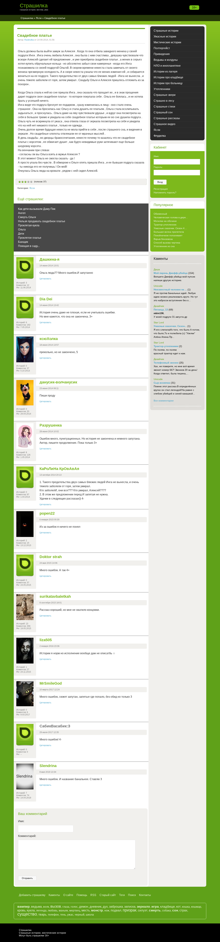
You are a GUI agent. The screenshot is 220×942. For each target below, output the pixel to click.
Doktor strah (51, 557)
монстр (97, 910)
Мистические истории (167, 42)
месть (85, 910)
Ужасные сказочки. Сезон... (170, 326)
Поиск (132, 895)
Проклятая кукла (28, 225)
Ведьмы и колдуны (166, 59)
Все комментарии (164, 400)
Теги (122, 895)
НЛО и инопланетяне (167, 65)
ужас (70, 914)
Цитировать (45, 278)
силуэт (142, 910)
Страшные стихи (164, 106)
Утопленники (162, 89)
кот (178, 906)
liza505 (46, 640)
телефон (53, 914)
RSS (93, 895)
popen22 (47, 513)
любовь (52, 910)
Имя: (21, 821)
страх (183, 910)
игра (155, 906)
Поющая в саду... (29, 246)
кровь (21, 910)
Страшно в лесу (164, 100)
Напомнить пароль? (165, 192)
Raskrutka (29, 40)
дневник (95, 906)
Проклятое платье (29, 237)
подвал (116, 910)
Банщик (23, 241)
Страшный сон (163, 112)
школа (90, 914)
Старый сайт (108, 895)
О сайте (68, 895)
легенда (41, 910)
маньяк (63, 910)
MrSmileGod (51, 683)
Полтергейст (162, 48)
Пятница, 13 (161, 309)
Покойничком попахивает (168, 235)
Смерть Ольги (27, 217)
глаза (65, 906)
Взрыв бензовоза (163, 239)
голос (74, 906)
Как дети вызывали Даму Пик (36, 208)
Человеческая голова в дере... (171, 217)
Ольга (22, 229)
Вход (160, 182)
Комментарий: (27, 836)
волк (46, 906)
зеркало (143, 906)
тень (63, 914)
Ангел (21, 213)
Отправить (27, 878)
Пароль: (158, 167)
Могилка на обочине (165, 221)
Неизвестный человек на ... (170, 289)
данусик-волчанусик (58, 382)
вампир (23, 906)
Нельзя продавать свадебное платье (41, 221)
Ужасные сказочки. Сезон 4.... (170, 228)
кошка (186, 906)
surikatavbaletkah (55, 596)
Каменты (54, 895)
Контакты (145, 895)
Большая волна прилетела (169, 231)
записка (129, 906)
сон (175, 910)
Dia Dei (46, 299)
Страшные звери (164, 94)
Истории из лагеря (165, 71)
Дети (21, 233)
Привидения (162, 54)
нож (106, 910)
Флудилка (160, 135)
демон (83, 906)
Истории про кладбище (168, 77)
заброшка (116, 906)
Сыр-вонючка (162, 382)
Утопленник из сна (164, 246)
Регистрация (161, 189)
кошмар (196, 906)
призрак (129, 910)
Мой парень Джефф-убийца (171, 273)
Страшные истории (166, 30)
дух (105, 906)
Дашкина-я (49, 259)
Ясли (39, 18)
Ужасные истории (165, 36)
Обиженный (160, 213)
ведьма (36, 906)
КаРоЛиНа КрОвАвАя (59, 469)
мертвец (74, 910)
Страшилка (34, 6)
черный (79, 914)
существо (27, 914)
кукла (31, 910)
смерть (155, 910)
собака (166, 910)
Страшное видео (164, 124)
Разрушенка (51, 425)
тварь (42, 914)
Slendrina (48, 766)
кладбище (167, 906)
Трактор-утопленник (165, 224)
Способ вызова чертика (167, 242)
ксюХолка (49, 339)
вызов (55, 906)
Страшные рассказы (167, 118)
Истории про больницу (168, 83)
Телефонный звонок (166, 362)
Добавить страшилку (32, 895)
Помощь (81, 895)
